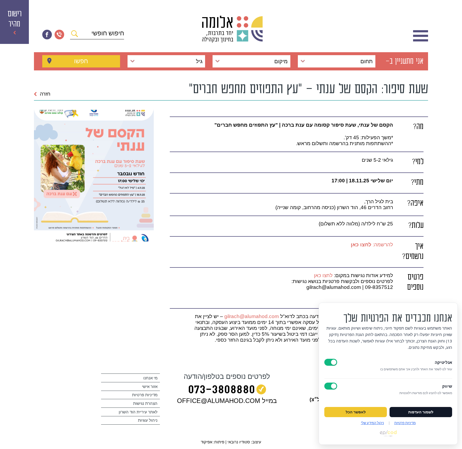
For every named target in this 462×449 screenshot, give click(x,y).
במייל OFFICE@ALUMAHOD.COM (227, 400)
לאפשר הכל (356, 412)
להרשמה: (372, 244)
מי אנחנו (150, 378)
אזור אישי (149, 386)
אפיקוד (206, 442)
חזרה (45, 94)
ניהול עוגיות (147, 420)
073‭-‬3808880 (221, 390)
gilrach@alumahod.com (251, 316)
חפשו (81, 61)
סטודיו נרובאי (239, 442)
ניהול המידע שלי (372, 422)
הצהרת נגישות (145, 403)
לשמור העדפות (420, 412)
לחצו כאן (323, 275)
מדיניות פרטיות (144, 395)
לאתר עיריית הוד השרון (138, 412)
